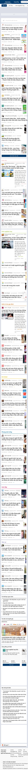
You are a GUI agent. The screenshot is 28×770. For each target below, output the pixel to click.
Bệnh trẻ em (7, 390)
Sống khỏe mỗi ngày (8, 400)
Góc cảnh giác (7, 293)
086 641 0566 (21, 765)
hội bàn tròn (20, 756)
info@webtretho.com (9, 766)
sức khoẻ (12, 754)
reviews (19, 753)
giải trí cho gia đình (14, 753)
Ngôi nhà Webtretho (5, 753)
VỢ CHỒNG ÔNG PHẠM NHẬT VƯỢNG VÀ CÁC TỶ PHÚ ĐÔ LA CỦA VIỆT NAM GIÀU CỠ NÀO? (14, 605)
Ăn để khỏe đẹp (7, 380)
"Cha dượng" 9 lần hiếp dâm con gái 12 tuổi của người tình (14, 691)
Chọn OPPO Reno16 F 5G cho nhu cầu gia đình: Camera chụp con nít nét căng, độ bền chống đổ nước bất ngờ (14, 613)
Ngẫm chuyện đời (8, 435)
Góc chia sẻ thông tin (8, 262)
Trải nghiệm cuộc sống (9, 85)
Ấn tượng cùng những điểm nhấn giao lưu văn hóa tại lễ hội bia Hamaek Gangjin (14, 697)
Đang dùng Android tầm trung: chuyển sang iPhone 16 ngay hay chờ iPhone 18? (13, 717)
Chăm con (6, 210)
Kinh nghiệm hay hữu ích (9, 75)
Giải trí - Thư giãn (8, 307)
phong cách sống (13, 756)
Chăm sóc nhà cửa (8, 135)
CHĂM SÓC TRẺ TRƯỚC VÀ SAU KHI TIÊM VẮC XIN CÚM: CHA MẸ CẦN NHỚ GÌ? (14, 714)
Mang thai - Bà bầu (8, 220)
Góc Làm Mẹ (7, 190)
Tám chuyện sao (8, 345)
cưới (24, 750)
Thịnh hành (7, 2)
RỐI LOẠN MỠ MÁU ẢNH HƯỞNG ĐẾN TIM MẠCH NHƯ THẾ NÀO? (14, 707)
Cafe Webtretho (7, 34)
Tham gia (11, 664)
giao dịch (25, 751)
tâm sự (19, 751)
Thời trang (6, 145)
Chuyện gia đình (8, 565)
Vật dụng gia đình (8, 125)
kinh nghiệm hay (13, 751)
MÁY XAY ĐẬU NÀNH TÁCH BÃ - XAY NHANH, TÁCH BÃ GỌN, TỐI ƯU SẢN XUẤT (13, 700)
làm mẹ (12, 750)
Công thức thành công (8, 603)
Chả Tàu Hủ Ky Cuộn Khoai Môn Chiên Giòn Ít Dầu (14, 694)
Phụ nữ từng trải (8, 545)
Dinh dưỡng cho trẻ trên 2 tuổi (9, 164)
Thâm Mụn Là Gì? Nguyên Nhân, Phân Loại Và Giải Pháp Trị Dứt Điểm (14, 721)
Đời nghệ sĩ (7, 335)
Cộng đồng (16, 2)
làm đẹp (20, 750)
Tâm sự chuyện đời (8, 555)
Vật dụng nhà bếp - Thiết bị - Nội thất (10, 54)
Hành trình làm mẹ (8, 200)
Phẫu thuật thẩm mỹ (8, 25)
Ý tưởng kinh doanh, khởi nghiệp (11, 115)
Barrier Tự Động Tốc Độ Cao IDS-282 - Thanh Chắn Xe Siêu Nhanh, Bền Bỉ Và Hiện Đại (14, 710)
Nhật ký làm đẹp (8, 520)
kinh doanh (20, 754)
